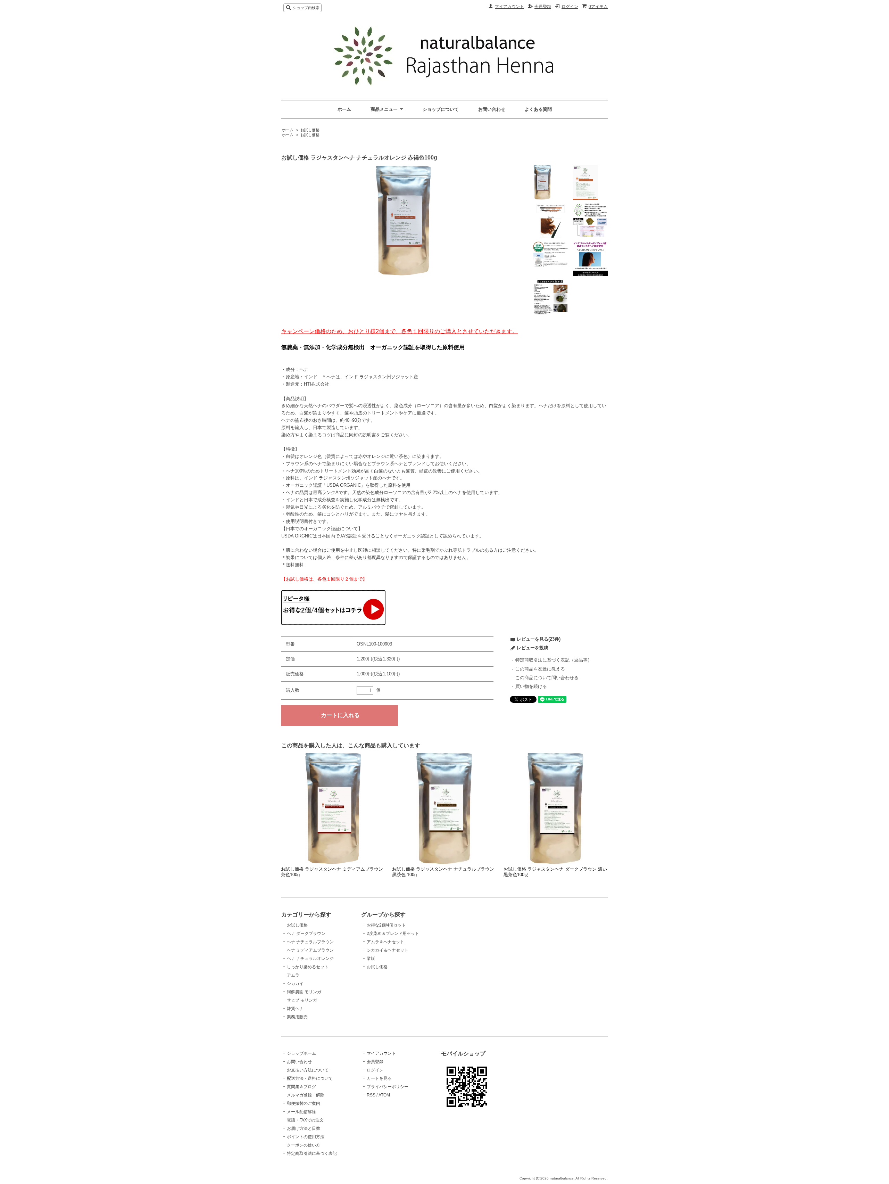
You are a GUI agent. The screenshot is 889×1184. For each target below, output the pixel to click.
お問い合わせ (491, 109)
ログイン (570, 6)
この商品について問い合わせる (547, 677)
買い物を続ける (531, 686)
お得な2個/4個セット (386, 925)
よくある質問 (538, 109)
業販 (371, 958)
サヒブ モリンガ (302, 1000)
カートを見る (379, 1078)
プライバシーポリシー (387, 1086)
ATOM (384, 1095)
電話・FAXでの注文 (305, 1120)
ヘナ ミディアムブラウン (310, 950)
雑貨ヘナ (295, 1008)
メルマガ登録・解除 (305, 1095)
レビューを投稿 (532, 647)
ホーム (344, 109)
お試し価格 (309, 130)
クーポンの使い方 (303, 1145)
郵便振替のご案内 (303, 1103)
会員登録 (542, 6)
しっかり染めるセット (308, 966)
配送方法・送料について (310, 1078)
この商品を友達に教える (540, 669)
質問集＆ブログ (301, 1086)
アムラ (293, 975)
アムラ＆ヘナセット (385, 941)
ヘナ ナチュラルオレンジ (310, 958)
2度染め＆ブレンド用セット (393, 933)
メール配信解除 (301, 1111)
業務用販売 (297, 1016)
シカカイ (295, 983)
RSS (371, 1095)
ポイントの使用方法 (305, 1136)
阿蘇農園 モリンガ (304, 991)
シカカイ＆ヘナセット (387, 950)
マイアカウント (509, 6)
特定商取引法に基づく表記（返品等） (553, 660)
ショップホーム (301, 1053)
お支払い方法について (308, 1070)
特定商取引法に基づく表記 (312, 1153)
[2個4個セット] (333, 623)
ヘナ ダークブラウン (306, 933)
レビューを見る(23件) (538, 639)
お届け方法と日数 (303, 1128)
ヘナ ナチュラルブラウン (310, 941)
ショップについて (441, 109)
